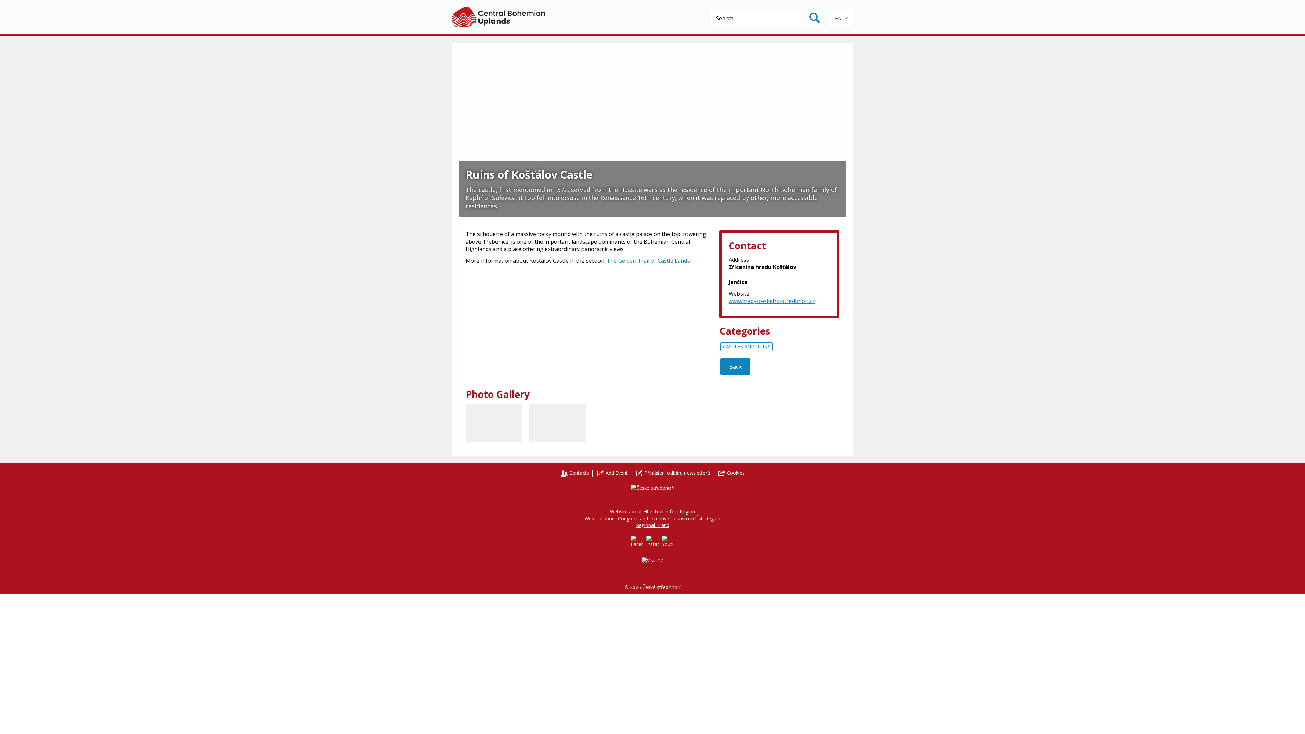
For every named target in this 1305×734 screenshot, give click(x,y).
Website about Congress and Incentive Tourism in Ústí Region (652, 518)
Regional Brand (652, 525)
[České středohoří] (498, 17)
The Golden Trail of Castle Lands (648, 260)
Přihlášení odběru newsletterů (677, 473)
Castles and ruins (746, 346)
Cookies (736, 473)
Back (735, 366)
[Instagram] (652, 542)
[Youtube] (668, 542)
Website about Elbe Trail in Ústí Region (652, 511)
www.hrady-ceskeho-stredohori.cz (772, 301)
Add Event (617, 473)
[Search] (814, 18)
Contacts (579, 473)
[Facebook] (637, 542)
